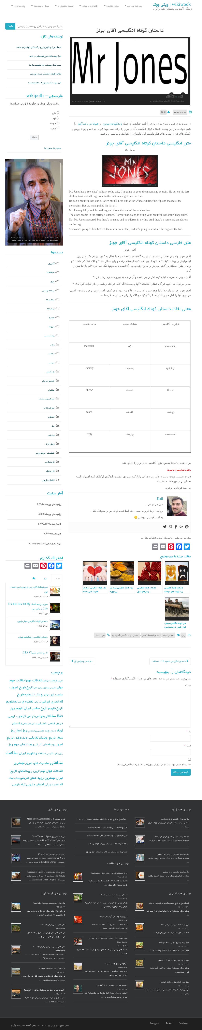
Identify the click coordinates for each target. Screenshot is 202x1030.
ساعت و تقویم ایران (32, 753)
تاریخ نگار (41, 694)
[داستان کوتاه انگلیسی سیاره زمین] (55, 625)
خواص (39, 716)
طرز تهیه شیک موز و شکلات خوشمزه (174, 982)
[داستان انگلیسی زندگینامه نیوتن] (55, 641)
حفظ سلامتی (53, 716)
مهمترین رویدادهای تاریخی (37, 778)
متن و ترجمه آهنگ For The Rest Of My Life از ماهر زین (28, 606)
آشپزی (51, 263)
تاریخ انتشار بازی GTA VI (35, 652)
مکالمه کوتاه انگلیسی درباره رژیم (176, 872)
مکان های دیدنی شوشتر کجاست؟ (52, 968)
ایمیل (187, 745)
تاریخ (29, 687)
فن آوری (50, 371)
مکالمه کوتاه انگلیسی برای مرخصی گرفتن (173, 854)
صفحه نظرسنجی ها (52, 148)
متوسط (53, 123)
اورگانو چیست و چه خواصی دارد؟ (114, 895)
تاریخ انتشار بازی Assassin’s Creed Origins (46, 872)
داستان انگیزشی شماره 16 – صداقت (169, 661)
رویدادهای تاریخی (45, 744)
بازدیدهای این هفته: (52, 504)
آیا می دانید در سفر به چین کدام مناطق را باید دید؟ (44, 990)
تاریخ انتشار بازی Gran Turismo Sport (48, 837)
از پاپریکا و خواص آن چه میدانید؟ (113, 916)
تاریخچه (29, 694)
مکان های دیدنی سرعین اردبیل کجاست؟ (49, 947)
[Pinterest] (187, 527)
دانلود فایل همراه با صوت (179, 470)
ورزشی (51, 435)
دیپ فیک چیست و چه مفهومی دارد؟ (45, 65)
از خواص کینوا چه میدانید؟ (116, 964)
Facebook (183, 1023)
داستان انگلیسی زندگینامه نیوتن (33, 637)
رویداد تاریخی (38, 737)
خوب (54, 118)
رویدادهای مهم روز (21, 744)
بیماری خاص (38, 687)
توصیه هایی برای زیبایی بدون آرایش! (111, 985)
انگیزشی (53, 687)
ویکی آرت (50, 444)
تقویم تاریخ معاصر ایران (40, 708)
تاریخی (37, 701)
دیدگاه (188, 685)
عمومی (51, 362)
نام (188, 731)
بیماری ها (50, 299)
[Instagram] (170, 527)
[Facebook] (176, 527)
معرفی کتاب (49, 408)
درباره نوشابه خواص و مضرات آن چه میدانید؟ (109, 873)
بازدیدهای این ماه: (53, 514)
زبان (183, 635)
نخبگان (51, 417)
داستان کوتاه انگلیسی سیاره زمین (32, 621)
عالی (54, 113)
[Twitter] (164, 527)
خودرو (51, 317)
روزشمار (21, 730)
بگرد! (10, 26)
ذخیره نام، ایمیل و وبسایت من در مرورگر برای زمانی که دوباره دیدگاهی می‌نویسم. (154, 764)
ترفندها (50, 308)
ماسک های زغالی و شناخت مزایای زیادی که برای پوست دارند (108, 940)
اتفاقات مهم (34, 680)
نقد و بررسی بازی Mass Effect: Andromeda (46, 819)
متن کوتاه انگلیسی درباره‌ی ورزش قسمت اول (29, 589)
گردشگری (49, 462)
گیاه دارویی (19, 784)
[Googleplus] (181, 527)
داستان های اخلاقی (29, 724)
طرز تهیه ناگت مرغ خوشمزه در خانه (45, 56)
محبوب (57, 578)
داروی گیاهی (55, 723)
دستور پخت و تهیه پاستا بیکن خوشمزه (173, 960)
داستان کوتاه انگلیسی (151, 635)
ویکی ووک (14, 778)
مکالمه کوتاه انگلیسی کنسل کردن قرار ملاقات (171, 837)
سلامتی (56, 762)
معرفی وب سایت (46, 398)
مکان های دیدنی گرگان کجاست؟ (53, 925)
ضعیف (53, 128)
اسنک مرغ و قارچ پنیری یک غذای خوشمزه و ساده (39, 47)
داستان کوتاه (168, 635)
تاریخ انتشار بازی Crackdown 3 (51, 854)
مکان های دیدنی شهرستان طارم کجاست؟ (49, 903)
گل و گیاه (50, 471)
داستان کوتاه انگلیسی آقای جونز (125, 635)
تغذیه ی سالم (23, 701)
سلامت (51, 353)
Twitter (169, 1023)
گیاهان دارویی (48, 480)
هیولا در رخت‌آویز (88, 124)
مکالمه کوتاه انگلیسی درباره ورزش (45, 74)
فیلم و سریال (48, 381)
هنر (52, 426)
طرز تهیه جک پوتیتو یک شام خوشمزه (44, 82)
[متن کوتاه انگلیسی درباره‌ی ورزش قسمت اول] (55, 591)
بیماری (46, 687)
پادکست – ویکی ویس (44, 453)
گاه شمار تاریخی (54, 784)
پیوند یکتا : (100, 635)
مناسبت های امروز (37, 763)
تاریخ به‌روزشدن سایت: (50, 543)
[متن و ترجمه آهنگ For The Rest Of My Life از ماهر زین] (55, 608)
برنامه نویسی (48, 290)
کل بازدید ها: (55, 524)
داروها (51, 326)
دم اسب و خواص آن (83, 661)
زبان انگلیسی (53, 753)
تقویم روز (16, 708)
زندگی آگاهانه (31, 1025)
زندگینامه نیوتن (111, 124)
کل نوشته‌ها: (55, 533)
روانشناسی (49, 335)
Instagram (154, 1023)
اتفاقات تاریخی (50, 680)
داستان (43, 723)
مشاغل (51, 390)
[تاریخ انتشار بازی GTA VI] (55, 656)
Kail (163, 112)
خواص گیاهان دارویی (21, 716)
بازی (52, 281)
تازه (45, 578)
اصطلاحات (50, 272)
